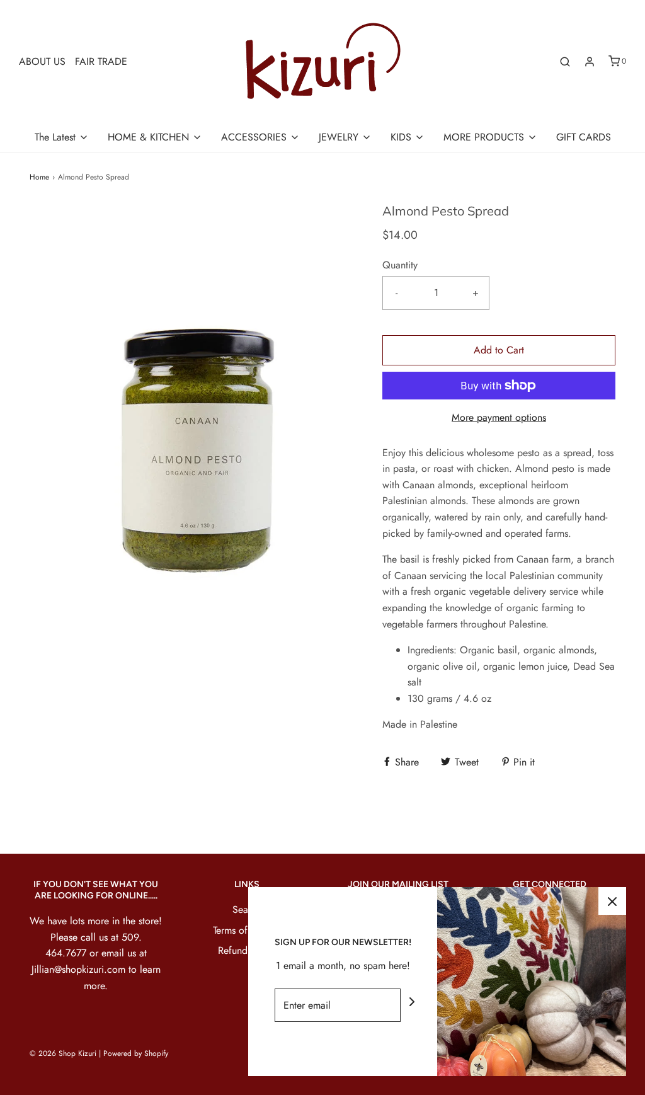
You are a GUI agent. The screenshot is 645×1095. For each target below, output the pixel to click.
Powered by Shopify (135, 1053)
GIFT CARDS (583, 137)
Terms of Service (247, 930)
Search (246, 909)
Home (39, 177)
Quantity (400, 265)
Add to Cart (499, 350)
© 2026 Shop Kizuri (63, 1053)
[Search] (565, 61)
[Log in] (589, 61)
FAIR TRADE (101, 61)
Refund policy (247, 950)
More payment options (499, 417)
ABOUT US (42, 61)
